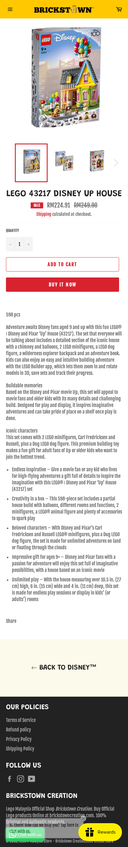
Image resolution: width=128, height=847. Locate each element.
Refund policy (18, 730)
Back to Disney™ (67, 667)
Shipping (43, 214)
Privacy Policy (19, 739)
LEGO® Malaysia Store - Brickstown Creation (52, 841)
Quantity (12, 230)
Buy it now (63, 285)
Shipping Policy (20, 749)
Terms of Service (21, 720)
